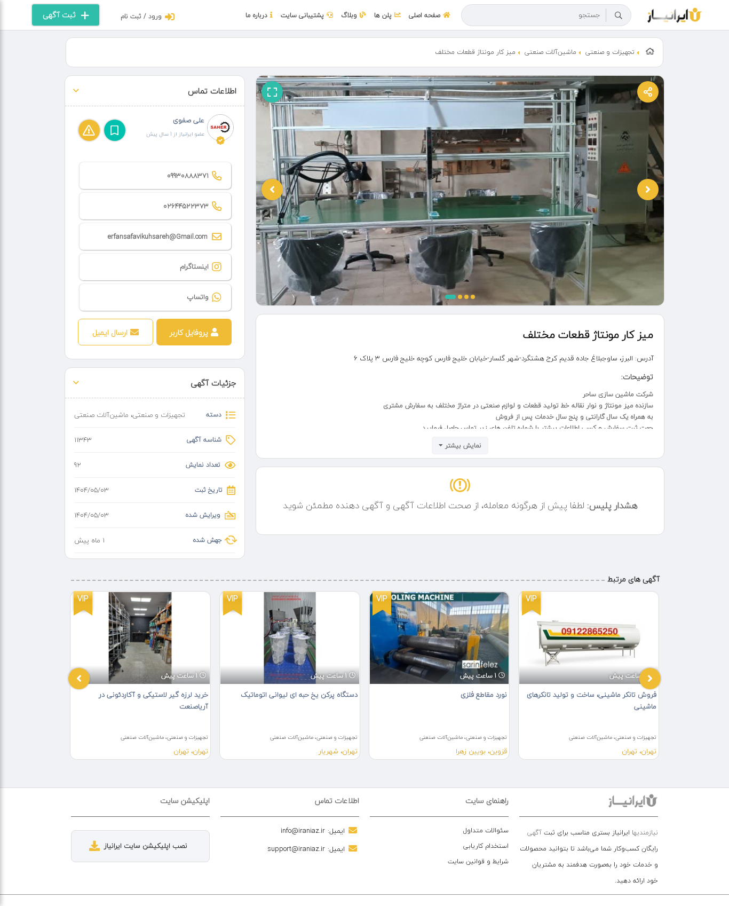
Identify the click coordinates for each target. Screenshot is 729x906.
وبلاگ (349, 15)
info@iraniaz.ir (303, 831)
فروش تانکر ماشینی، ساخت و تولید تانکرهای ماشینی (591, 700)
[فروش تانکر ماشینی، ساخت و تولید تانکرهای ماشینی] (589, 638)
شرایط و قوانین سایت (478, 861)
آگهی (534, 832)
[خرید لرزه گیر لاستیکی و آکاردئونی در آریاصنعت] (140, 638)
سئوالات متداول (486, 830)
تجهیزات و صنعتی (610, 52)
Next (650, 678)
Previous (79, 678)
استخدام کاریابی (486, 846)
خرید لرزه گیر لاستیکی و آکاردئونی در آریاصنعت (153, 700)
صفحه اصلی (424, 15)
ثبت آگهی (59, 14)
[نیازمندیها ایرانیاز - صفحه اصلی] (674, 14)
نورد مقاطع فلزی (484, 694)
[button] (450, 297)
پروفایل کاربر (189, 332)
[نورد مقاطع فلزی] (439, 638)
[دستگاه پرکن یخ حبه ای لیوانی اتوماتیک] (290, 638)
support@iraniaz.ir (296, 849)
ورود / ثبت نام (141, 16)
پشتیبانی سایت (302, 15)
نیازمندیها (645, 832)
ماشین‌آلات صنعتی (550, 52)
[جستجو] (618, 15)
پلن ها (383, 15)
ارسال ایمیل (110, 332)
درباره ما (256, 15)
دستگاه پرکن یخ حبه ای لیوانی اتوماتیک (299, 694)
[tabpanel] (140, 675)
